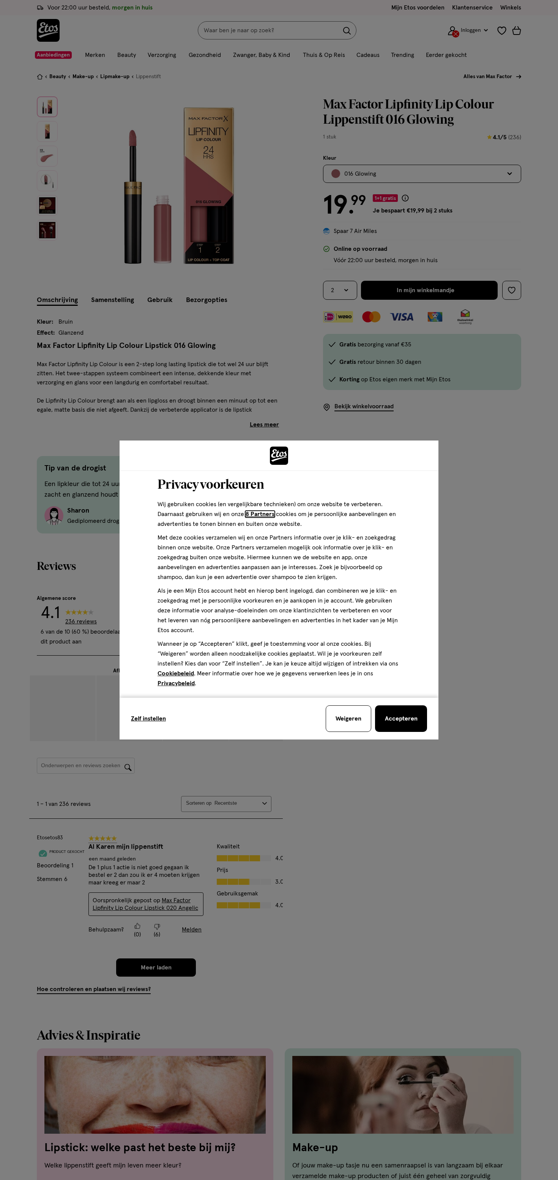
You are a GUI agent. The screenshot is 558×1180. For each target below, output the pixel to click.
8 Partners (260, 514)
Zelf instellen (148, 719)
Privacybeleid (176, 683)
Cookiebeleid (176, 673)
